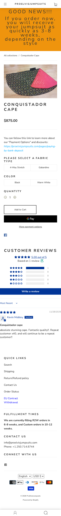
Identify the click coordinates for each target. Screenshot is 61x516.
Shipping (9, 371)
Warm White (43, 182)
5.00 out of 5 (39, 257)
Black (17, 182)
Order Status (11, 391)
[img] (8, 312)
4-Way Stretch (17, 167)
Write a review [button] (30, 291)
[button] (16, 268)
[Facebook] (5, 235)
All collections (10, 55)
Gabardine (44, 167)
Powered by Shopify (30, 500)
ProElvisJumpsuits (30, 4)
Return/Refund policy (16, 378)
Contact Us (10, 385)
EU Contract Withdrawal (11, 400)
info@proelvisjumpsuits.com (20, 442)
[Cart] (55, 4)
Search (8, 365)
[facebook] (5, 464)
